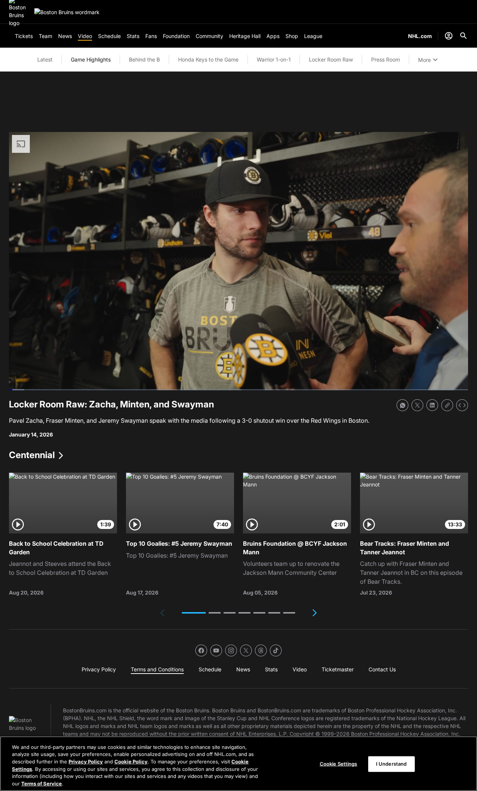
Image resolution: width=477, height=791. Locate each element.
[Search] (463, 35)
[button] (194, 613)
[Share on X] (417, 405)
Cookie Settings (338, 764)
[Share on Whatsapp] (402, 405)
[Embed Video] (462, 405)
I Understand (391, 764)
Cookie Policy (131, 762)
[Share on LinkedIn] (432, 405)
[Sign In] (448, 35)
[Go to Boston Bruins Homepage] (66, 12)
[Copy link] (447, 405)
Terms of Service (41, 783)
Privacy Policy (86, 762)
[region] (238, 763)
